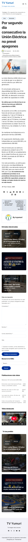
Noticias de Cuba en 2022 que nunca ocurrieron (10, 390)
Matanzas (16, 233)
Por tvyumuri (7, 51)
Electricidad (15, 55)
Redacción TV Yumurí (9, 265)
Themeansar (18, 539)
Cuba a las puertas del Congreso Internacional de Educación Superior (12, 401)
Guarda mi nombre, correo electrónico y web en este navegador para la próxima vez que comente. (14, 348)
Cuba (4, 18)
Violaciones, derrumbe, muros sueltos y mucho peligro (12, 286)
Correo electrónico (7, 333)
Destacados (11, 18)
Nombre (4, 327)
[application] (14, 418)
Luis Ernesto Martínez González (12, 243)
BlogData (9, 539)
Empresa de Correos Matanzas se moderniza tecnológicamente (12, 469)
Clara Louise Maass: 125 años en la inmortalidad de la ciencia (14, 241)
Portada (4, 12)
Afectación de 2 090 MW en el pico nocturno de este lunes (14, 264)
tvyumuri (18, 217)
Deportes (7, 504)
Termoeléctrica (5, 56)
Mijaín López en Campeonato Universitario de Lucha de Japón (14, 509)
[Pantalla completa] (24, 424)
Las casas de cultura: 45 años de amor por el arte (11, 396)
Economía (9, 55)
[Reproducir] (3, 424)
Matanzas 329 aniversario (9, 380)
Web (3, 340)
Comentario (5, 306)
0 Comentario (6, 53)
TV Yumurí (8, 2)
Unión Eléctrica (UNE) (15, 56)
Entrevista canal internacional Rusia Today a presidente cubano (11, 384)
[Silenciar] (22, 424)
